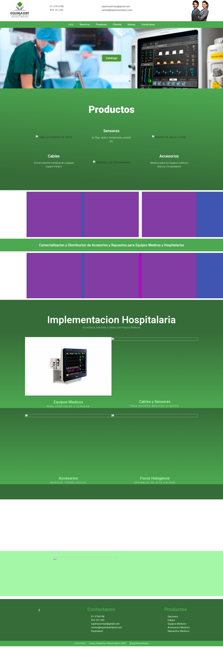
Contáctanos (148, 24)
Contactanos (101, 609)
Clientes (117, 24)
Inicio (71, 24)
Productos (101, 24)
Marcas (131, 24)
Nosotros (85, 24)
